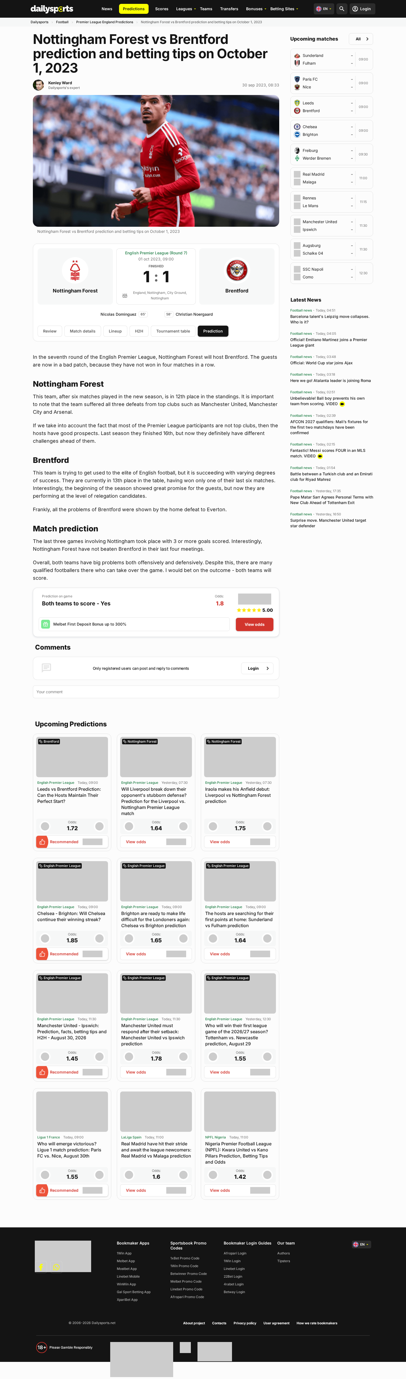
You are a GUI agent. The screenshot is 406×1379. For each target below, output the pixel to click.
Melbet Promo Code (186, 1281)
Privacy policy (245, 1323)
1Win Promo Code (184, 1266)
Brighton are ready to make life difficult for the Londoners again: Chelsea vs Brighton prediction (155, 919)
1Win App (124, 1253)
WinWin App (126, 1284)
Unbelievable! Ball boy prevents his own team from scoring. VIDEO (327, 401)
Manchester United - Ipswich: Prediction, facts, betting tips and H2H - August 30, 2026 (72, 1031)
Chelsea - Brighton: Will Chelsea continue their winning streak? (71, 916)
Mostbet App (127, 1269)
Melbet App (126, 1261)
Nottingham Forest (75, 291)
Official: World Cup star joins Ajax (321, 362)
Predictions (134, 8)
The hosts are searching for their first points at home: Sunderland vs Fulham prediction (239, 919)
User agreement (276, 1323)
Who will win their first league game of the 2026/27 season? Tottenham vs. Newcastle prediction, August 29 (236, 1034)
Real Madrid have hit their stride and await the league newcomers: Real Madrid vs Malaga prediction (156, 1150)
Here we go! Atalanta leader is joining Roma (330, 380)
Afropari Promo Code (187, 1297)
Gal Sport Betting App (134, 1292)
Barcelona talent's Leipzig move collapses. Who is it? (330, 319)
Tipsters (283, 1261)
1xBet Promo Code (184, 1258)
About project (194, 1323)
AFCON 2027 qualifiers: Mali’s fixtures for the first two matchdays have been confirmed (329, 427)
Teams (206, 8)
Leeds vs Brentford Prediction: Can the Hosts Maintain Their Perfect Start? (69, 795)
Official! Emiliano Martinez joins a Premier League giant (328, 342)
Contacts (219, 1323)
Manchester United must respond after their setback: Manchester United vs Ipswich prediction (153, 1034)
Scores (161, 8)
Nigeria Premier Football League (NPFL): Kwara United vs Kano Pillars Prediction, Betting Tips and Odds (238, 1153)
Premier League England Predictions (104, 22)
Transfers (229, 8)
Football (62, 22)
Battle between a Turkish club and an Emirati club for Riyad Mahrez (331, 476)
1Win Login (232, 1261)
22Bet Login (233, 1276)
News (107, 8)
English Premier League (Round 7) (156, 253)
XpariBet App (127, 1300)
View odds (255, 624)
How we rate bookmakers (317, 1323)
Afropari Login (235, 1253)
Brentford (236, 291)
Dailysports (39, 22)
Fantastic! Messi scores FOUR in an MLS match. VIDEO (327, 453)
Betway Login (234, 1292)
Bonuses (254, 8)
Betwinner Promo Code (188, 1274)
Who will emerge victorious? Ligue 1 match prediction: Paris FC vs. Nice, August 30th (69, 1150)
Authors (283, 1253)
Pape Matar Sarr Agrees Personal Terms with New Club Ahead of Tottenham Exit (331, 500)
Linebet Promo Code (186, 1289)
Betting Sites (282, 8)
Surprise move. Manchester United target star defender (328, 523)
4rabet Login (234, 1284)
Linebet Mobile (128, 1276)
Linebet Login (234, 1269)
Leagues (184, 8)
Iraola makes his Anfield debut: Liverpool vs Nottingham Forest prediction (238, 795)
